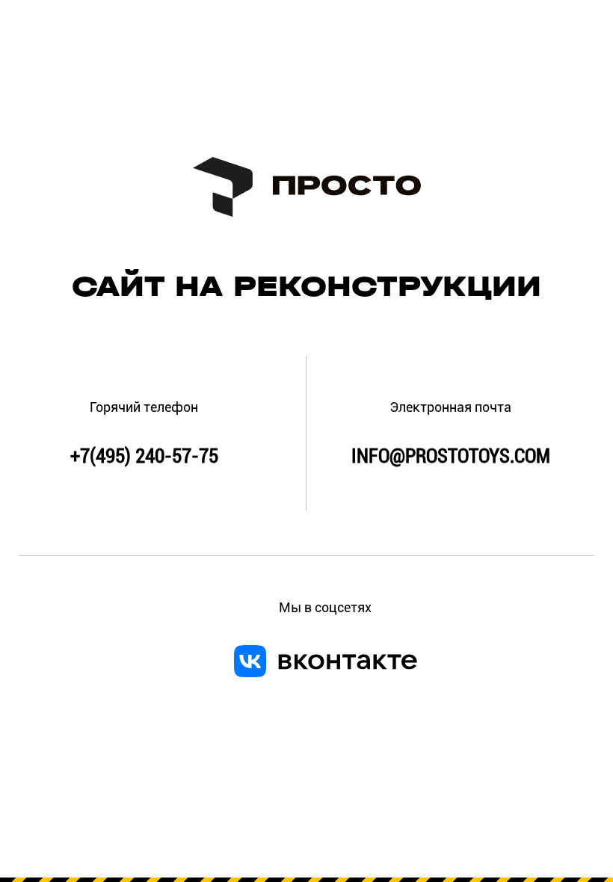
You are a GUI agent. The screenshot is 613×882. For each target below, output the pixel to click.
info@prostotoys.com (450, 456)
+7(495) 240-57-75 (144, 456)
